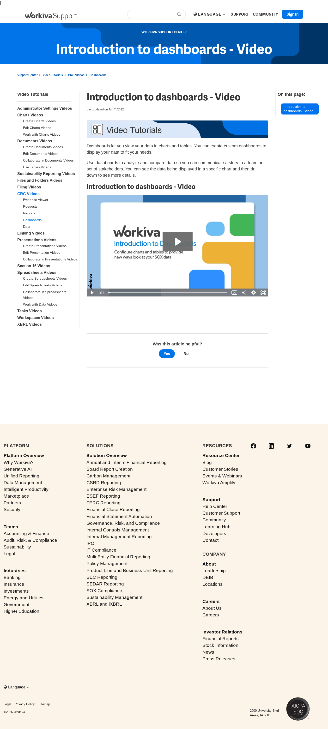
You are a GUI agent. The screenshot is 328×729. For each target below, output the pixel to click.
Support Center (27, 75)
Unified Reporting (21, 475)
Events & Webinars (222, 475)
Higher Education (21, 611)
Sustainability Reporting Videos (46, 174)
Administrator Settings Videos (44, 108)
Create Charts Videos (39, 121)
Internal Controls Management (117, 529)
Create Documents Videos (43, 147)
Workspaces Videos (35, 318)
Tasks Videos (29, 311)
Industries (15, 570)
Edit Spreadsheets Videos (42, 285)
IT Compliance (101, 550)
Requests (30, 206)
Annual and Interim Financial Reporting (126, 462)
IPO (90, 543)
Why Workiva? (19, 462)
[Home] (51, 15)
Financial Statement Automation (119, 516)
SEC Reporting (101, 577)
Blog (207, 462)
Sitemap (44, 704)
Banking (12, 577)
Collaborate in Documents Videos (48, 160)
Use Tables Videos (37, 167)
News (208, 652)
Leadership (214, 570)
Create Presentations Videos (45, 246)
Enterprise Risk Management (116, 489)
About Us (212, 608)
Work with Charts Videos (41, 134)
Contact (210, 540)
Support (211, 499)
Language (210, 14)
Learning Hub (216, 526)
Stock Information (220, 645)
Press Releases (218, 658)
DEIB (207, 577)
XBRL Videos (29, 324)
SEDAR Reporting (105, 583)
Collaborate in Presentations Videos (50, 259)
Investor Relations (222, 631)
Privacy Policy (25, 704)
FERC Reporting (103, 502)
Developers (214, 533)
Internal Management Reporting (119, 536)
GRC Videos (76, 75)
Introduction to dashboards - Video (298, 109)
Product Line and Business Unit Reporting (129, 570)
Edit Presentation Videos (41, 252)
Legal (9, 553)
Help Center (214, 506)
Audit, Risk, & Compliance (30, 540)
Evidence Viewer (35, 200)
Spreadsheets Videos (36, 273)
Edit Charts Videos (37, 128)
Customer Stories (220, 469)
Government (16, 604)
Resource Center (221, 455)
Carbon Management (108, 475)
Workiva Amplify (218, 482)
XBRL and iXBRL (104, 604)
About (209, 563)
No (185, 353)
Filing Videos (29, 187)
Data (26, 227)
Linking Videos (31, 233)
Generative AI (18, 469)
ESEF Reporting (103, 496)
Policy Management (107, 563)
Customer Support (221, 513)
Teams (11, 526)
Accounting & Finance (26, 533)
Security (12, 509)
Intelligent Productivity (26, 489)
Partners (12, 502)
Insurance (14, 584)
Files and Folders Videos (39, 180)
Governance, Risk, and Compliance (123, 523)
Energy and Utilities (23, 597)
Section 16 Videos (33, 266)
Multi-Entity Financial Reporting (118, 556)
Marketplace (16, 496)
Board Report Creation (109, 469)
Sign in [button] (292, 14)
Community (214, 519)
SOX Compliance (104, 590)
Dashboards (98, 75)
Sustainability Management (114, 597)
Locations (212, 584)
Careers (211, 601)
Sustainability (17, 546)
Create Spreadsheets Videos (45, 278)
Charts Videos (30, 115)
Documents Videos (34, 141)
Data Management (23, 482)
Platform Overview (24, 455)
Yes (167, 353)
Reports (29, 213)
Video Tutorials (53, 75)
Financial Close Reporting (113, 509)
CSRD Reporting (103, 482)
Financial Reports (220, 638)
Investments (16, 591)
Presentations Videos (36, 240)
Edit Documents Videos (40, 154)
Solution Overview (106, 455)
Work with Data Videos (40, 304)
